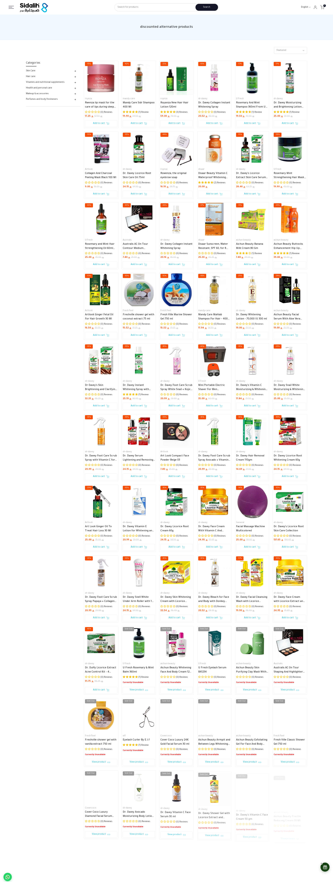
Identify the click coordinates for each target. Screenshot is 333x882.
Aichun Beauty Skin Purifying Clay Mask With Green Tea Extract (251, 670)
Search (206, 7)
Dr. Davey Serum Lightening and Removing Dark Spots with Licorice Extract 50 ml (138, 458)
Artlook (89, 169)
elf (124, 736)
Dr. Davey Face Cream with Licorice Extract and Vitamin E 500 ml (289, 600)
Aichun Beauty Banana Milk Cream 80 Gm (249, 246)
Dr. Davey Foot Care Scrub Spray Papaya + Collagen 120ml (101, 600)
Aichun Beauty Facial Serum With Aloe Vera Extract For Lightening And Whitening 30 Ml (287, 317)
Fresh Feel (128, 311)
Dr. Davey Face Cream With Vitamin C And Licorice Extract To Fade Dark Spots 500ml (213, 529)
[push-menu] (11, 7)
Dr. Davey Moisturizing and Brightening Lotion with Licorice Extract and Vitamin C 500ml (289, 105)
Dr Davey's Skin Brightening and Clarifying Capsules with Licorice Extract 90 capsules (101, 388)
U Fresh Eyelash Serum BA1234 (212, 670)
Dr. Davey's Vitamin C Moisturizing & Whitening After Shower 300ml (251, 388)
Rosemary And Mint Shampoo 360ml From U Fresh (251, 105)
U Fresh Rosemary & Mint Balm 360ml (138, 670)
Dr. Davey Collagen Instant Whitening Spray (214, 105)
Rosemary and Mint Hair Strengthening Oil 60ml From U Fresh (99, 247)
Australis (127, 240)
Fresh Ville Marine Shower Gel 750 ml (176, 317)
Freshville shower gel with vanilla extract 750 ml (100, 742)
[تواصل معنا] (7, 877)
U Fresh (240, 99)
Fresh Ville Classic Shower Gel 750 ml (289, 742)
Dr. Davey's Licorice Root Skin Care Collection (289, 528)
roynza (88, 99)
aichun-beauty (243, 240)
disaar (201, 169)
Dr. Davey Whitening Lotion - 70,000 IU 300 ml (251, 317)
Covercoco (166, 736)
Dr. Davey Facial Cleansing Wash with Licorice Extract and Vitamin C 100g (251, 600)
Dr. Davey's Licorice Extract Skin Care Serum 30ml (251, 176)
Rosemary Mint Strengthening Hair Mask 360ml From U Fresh (289, 176)
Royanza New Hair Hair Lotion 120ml (174, 105)
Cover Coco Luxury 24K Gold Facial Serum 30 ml (174, 742)
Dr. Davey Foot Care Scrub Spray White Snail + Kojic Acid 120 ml (176, 388)
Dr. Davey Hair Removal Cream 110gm (250, 458)
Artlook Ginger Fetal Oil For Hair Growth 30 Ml (99, 317)
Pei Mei (239, 880)
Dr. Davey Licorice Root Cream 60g (174, 528)
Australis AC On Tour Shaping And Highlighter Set (288, 670)
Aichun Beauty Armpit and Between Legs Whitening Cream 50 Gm (214, 742)
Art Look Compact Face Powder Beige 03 (174, 458)
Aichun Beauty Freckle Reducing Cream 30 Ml (287, 814)
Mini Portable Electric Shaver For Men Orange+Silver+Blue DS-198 (214, 388)
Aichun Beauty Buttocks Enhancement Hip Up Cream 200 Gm (288, 247)
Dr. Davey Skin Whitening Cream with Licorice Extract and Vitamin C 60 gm (175, 600)
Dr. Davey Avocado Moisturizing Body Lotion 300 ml (138, 815)
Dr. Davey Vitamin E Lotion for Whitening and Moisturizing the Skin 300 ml (138, 529)
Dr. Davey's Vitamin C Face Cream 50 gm (252, 814)
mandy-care (129, 99)
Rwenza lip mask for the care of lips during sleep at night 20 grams (99, 105)
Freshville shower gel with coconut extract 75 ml (138, 317)
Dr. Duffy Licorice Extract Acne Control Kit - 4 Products (100, 670)
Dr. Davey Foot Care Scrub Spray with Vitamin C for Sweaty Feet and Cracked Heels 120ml (101, 458)
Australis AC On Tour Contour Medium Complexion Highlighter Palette (137, 247)
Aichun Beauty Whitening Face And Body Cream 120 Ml (175, 670)
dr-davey (202, 99)
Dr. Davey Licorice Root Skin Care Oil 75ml (137, 175)
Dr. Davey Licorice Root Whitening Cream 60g (288, 458)
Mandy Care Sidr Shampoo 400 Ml (139, 105)
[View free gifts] (325, 867)
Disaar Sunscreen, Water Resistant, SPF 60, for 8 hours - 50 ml (213, 247)
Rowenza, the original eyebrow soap (173, 175)
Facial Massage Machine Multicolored (250, 528)
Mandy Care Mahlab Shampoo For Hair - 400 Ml (213, 317)
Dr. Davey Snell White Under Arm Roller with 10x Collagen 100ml (139, 600)
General (240, 522)
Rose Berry (165, 880)
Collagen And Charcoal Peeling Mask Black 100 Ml (100, 175)
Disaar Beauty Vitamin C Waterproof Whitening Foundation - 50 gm (213, 176)
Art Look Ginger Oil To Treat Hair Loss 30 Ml (98, 528)
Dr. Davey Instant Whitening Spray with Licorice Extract (136, 388)
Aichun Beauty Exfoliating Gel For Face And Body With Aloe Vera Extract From (251, 742)
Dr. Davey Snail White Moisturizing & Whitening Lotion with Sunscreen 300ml (289, 388)
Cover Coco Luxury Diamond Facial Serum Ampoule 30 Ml (98, 815)
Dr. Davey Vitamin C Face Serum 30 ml (175, 814)
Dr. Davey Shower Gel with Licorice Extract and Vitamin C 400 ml (214, 815)
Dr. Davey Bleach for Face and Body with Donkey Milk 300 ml (213, 600)
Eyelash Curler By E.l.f (136, 740)
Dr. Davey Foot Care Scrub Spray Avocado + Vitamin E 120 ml (214, 458)
